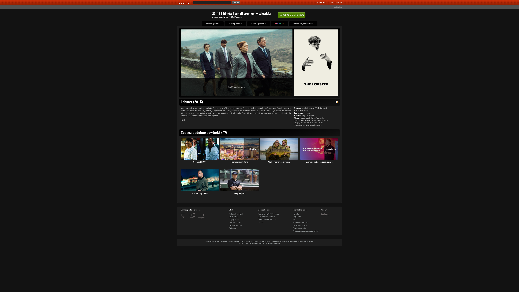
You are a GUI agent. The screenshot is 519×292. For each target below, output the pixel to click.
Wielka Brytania (320, 108)
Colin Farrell (314, 123)
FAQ (294, 220)
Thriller (183, 120)
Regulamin (297, 217)
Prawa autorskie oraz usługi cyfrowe (306, 231)
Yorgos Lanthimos (308, 116)
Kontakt (296, 214)
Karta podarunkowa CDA (267, 220)
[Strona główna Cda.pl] (184, 2)
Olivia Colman (316, 120)
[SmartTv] (194, 219)
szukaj (236, 3)
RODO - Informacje (273, 243)
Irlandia (304, 108)
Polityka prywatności (300, 222)
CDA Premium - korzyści (266, 217)
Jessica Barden (305, 120)
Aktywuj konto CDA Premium (268, 214)
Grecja (306, 111)
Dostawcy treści (235, 222)
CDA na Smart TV (235, 225)
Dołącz (292, 15)
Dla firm (260, 222)
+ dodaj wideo (337, 7)
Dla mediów (233, 217)
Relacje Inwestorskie (236, 214)
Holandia (311, 108)
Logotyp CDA (234, 220)
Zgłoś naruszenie (299, 228)
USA (301, 111)
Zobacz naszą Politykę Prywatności (252, 243)
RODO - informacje (300, 225)
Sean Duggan (304, 123)
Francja (296, 111)
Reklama (232, 228)
